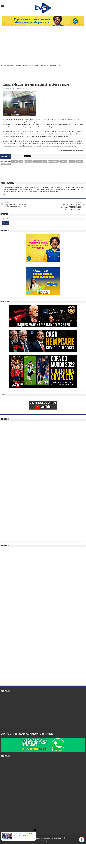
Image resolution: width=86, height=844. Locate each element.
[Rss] (40, 840)
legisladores (53, 161)
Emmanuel (7, 88)
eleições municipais (40, 161)
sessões (79, 161)
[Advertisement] (43, 46)
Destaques (12, 65)
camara (14, 161)
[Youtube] (46, 840)
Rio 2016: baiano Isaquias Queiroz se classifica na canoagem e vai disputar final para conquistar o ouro (71, 206)
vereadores (6, 164)
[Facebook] (41, 840)
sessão (71, 161)
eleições (28, 161)
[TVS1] (43, 7)
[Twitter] (44, 840)
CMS (21, 161)
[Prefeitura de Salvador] (43, 21)
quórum (63, 161)
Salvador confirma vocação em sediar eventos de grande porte (15, 204)
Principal (5, 65)
